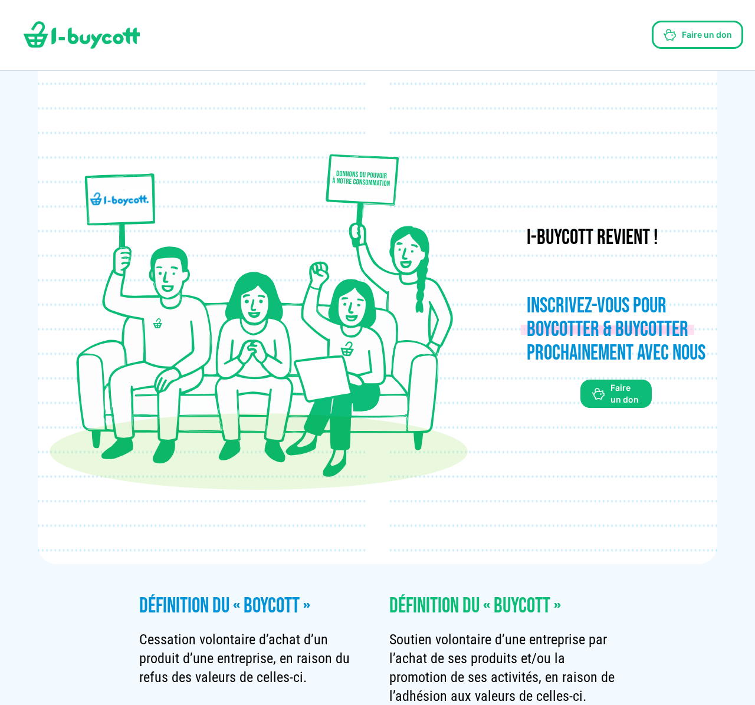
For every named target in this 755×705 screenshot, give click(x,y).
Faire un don (707, 34)
